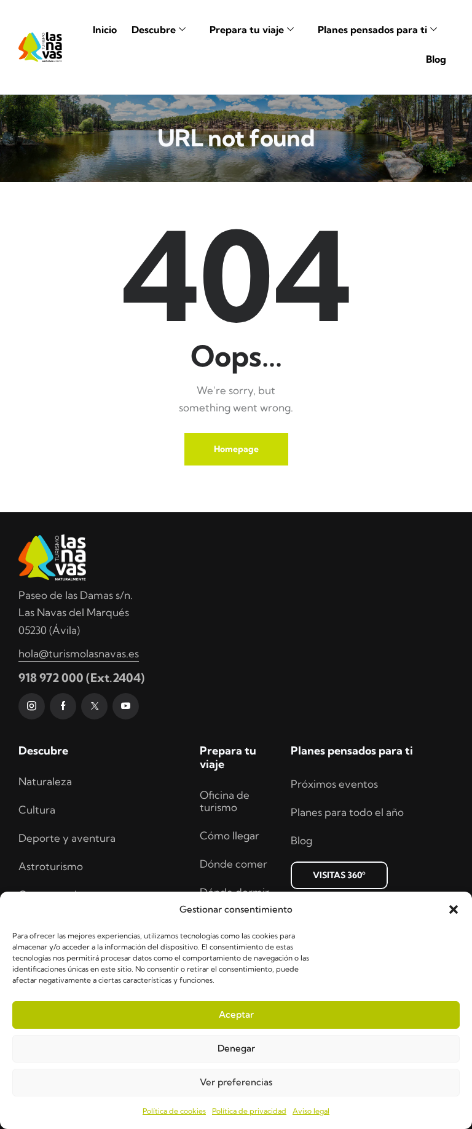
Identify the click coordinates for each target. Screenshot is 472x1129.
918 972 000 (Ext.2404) (81, 677)
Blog (436, 59)
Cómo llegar (229, 835)
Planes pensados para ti (372, 29)
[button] (453, 909)
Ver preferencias (236, 1082)
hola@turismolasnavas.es (78, 653)
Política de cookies (174, 1110)
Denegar (236, 1048)
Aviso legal (311, 1110)
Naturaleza (45, 781)
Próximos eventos (334, 783)
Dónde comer (233, 863)
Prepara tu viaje (247, 29)
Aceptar (236, 1014)
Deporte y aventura (67, 837)
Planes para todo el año (347, 812)
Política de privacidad (249, 1110)
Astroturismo (50, 866)
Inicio (105, 29)
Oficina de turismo (225, 801)
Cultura (36, 809)
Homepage (236, 448)
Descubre (154, 29)
